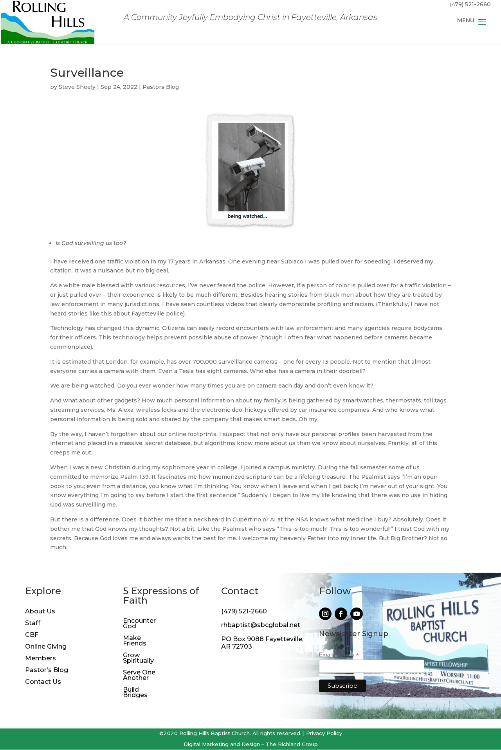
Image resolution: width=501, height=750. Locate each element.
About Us (40, 612)
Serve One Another (139, 675)
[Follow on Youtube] (356, 614)
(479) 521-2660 (244, 611)
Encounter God (139, 624)
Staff (32, 623)
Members (40, 659)
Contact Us (43, 682)
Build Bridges (135, 693)
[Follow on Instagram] (325, 614)
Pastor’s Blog (46, 670)
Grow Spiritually (138, 658)
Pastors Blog (160, 86)
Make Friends (134, 641)
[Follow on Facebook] (341, 614)
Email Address (339, 654)
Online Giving (46, 647)
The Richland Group (292, 744)
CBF (31, 635)
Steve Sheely (77, 86)
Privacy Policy (324, 733)
